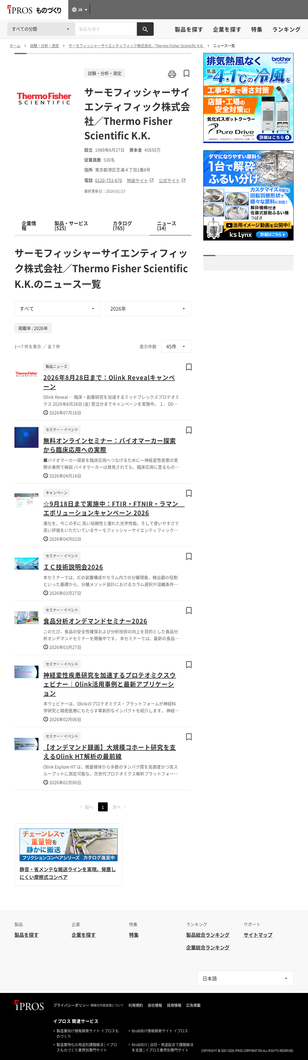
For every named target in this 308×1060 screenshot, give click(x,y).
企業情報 (29, 225)
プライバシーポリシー (71, 1005)
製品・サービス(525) (71, 225)
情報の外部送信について (107, 1005)
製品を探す (189, 29)
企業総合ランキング (207, 947)
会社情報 (155, 1005)
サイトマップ (258, 934)
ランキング (286, 29)
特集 (257, 29)
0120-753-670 (108, 180)
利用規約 (135, 1005)
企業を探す (227, 29)
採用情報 (174, 1005)
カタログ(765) (122, 225)
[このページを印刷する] (172, 74)
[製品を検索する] (145, 29)
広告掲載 (193, 1005)
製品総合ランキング (207, 934)
